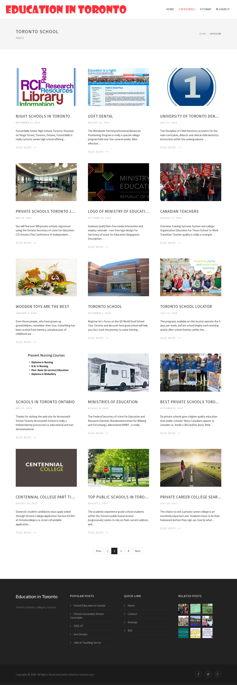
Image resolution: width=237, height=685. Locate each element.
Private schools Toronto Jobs (46, 211)
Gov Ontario (80, 634)
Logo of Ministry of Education (118, 211)
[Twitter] (208, 674)
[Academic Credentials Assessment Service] (207, 633)
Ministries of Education (113, 401)
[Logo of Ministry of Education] (118, 182)
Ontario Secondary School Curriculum (87, 615)
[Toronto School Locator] (190, 277)
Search (224, 9)
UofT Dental (100, 116)
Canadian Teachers (179, 211)
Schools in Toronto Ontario (45, 401)
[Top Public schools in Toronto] (118, 467)
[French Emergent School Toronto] (183, 609)
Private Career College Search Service (190, 497)
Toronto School (105, 306)
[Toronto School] (118, 277)
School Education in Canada (89, 605)
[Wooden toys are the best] (46, 277)
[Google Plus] (218, 674)
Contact (132, 614)
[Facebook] (198, 674)
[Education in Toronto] (66, 7)
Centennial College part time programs (46, 497)
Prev (98, 551)
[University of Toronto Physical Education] (195, 609)
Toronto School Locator (186, 306)
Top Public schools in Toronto (118, 497)
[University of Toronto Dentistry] (190, 86)
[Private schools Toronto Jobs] (46, 182)
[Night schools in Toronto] (46, 86)
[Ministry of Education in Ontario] (195, 633)
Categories (187, 9)
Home (170, 9)
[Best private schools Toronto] (190, 372)
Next (138, 551)
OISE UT (78, 626)
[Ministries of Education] (118, 372)
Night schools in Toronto (43, 116)
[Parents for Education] (207, 621)
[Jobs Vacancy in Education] (207, 609)
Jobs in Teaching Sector (87, 642)
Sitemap (205, 9)
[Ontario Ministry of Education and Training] (183, 633)
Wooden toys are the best (42, 306)
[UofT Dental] (118, 86)
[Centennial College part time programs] (46, 467)
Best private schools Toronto (190, 401)
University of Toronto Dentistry (190, 116)
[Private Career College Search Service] (190, 467)
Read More (23, 147)
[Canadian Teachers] (190, 182)
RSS (130, 630)
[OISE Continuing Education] (195, 621)
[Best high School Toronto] (183, 621)
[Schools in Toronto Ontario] (46, 372)
